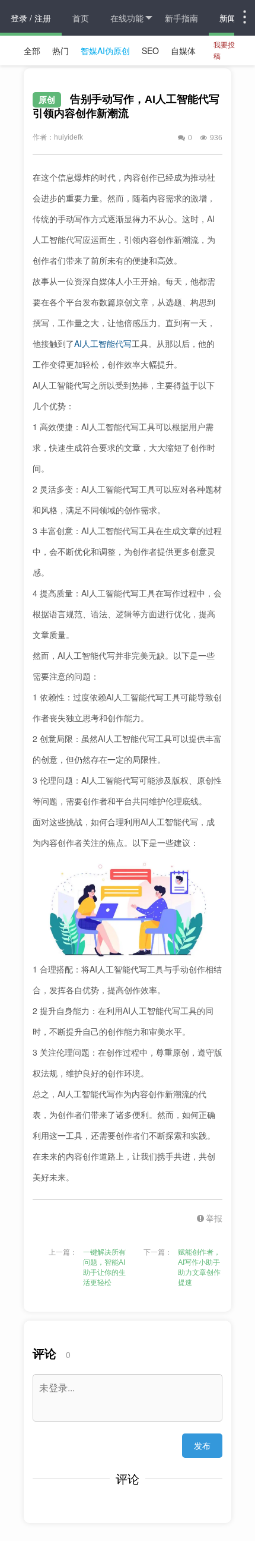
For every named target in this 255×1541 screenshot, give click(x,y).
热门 (60, 50)
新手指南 (181, 18)
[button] (201, 1218)
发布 (202, 1445)
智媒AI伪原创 (105, 50)
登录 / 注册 (31, 18)
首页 (80, 18)
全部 (32, 50)
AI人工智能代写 (103, 343)
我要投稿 (224, 50)
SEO (150, 50)
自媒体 (183, 50)
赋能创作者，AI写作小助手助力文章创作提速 (199, 1267)
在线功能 (127, 18)
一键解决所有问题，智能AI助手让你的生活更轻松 (104, 1267)
